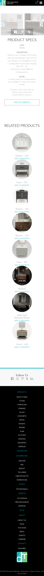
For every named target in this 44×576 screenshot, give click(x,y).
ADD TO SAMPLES (22, 102)
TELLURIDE (22, 472)
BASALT (22, 468)
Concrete (22, 416)
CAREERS (22, 539)
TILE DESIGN (22, 498)
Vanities (22, 439)
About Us (22, 520)
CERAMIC (22, 408)
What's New (22, 397)
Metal (22, 420)
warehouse (22, 480)
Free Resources (22, 502)
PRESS (22, 531)
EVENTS (22, 535)
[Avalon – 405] (12, 24)
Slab (22, 431)
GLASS (22, 412)
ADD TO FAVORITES (22, 159)
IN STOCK (22, 435)
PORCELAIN (22, 405)
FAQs (22, 524)
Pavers (22, 427)
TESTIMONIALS (22, 489)
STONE (22, 401)
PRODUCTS (22, 392)
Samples (22, 446)
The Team (22, 528)
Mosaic (22, 424)
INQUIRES (22, 548)
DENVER (22, 461)
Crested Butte (22, 476)
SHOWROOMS (22, 456)
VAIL (22, 465)
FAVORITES (22, 443)
